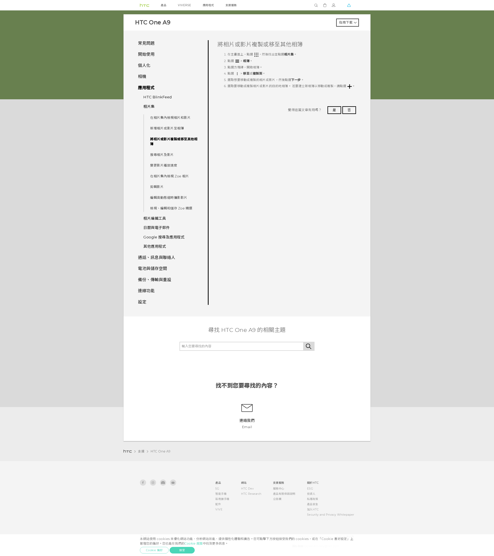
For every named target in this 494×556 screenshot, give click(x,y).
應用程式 (208, 5)
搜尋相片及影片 (162, 155)
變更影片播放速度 (163, 165)
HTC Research (251, 494)
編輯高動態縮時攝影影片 (168, 198)
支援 (141, 451)
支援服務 (231, 5)
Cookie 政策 (193, 543)
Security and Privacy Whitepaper (330, 514)
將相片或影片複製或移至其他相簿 (173, 141)
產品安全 (312, 504)
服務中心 (278, 488)
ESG (310, 488)
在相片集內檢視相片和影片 (170, 118)
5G (217, 488)
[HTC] (144, 5)
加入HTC (313, 509)
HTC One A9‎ (160, 451)
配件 (218, 504)
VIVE (218, 509)
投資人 (311, 494)
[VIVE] (349, 5)
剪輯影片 (157, 187)
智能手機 (221, 494)
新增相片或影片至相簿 (167, 128)
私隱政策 (312, 499)
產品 (163, 5)
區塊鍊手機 (222, 499)
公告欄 (277, 499)
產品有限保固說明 (284, 494)
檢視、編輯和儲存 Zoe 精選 (171, 208)
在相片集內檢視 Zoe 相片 (169, 176)
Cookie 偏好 (154, 550)
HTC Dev (247, 488)
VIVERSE (184, 5)
